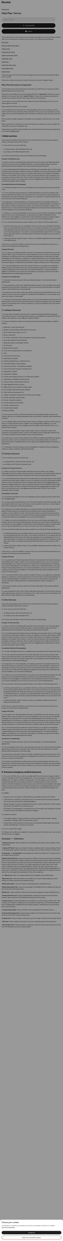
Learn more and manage (8, 1227)
